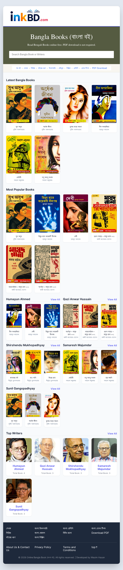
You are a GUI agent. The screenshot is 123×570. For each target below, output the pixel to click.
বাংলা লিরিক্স (39, 537)
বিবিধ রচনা (67, 532)
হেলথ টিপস (85, 68)
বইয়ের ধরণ (42, 68)
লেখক (26, 68)
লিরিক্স (68, 68)
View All (55, 299)
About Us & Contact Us (18, 549)
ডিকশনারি (52, 68)
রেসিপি (76, 68)
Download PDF (100, 532)
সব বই (18, 68)
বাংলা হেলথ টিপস (99, 528)
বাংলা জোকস (40, 532)
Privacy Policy (43, 547)
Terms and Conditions (69, 549)
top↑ (95, 547)
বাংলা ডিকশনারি (41, 528)
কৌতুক (61, 68)
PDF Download (99, 68)
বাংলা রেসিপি (68, 528)
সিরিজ (33, 68)
